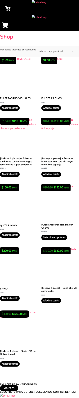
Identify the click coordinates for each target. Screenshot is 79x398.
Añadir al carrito (10, 108)
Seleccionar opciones (54, 237)
